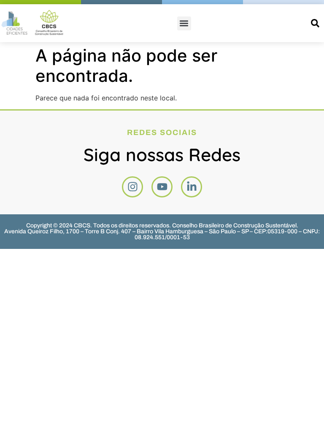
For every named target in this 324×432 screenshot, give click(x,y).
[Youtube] (162, 186)
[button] (184, 23)
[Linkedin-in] (191, 186)
